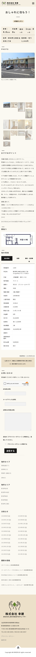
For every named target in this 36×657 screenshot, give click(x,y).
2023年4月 (4, 543)
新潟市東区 (4, 496)
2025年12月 (5, 520)
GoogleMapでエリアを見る (20, 273)
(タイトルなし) (5, 565)
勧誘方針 (4, 640)
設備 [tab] (18, 258)
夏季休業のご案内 (6, 580)
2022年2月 (4, 554)
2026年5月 (21, 516)
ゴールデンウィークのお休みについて (12, 570)
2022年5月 (21, 550)
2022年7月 (4, 550)
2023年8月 (4, 539)
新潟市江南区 (5, 504)
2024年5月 (21, 531)
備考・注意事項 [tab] (29, 259)
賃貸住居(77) (5, 465)
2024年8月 (4, 531)
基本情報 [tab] (7, 258)
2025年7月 (4, 523)
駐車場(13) (4, 469)
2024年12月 (21, 523)
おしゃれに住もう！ (19, 12)
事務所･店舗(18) (6, 473)
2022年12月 (5, 546)
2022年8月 (21, 546)
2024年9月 (21, 527)
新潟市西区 (4, 500)
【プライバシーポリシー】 (15, 437)
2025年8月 (21, 520)
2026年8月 (4, 516)
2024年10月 (5, 527)
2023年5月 (21, 539)
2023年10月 (21, 535)
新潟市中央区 (5, 492)
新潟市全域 (4, 488)
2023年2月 (21, 543)
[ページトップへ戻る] (18, 648)
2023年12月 (5, 535)
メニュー (33, 3)
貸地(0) (3, 478)
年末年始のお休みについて (9, 575)
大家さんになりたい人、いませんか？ (12, 585)
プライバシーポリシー (7, 636)
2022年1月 (21, 554)
